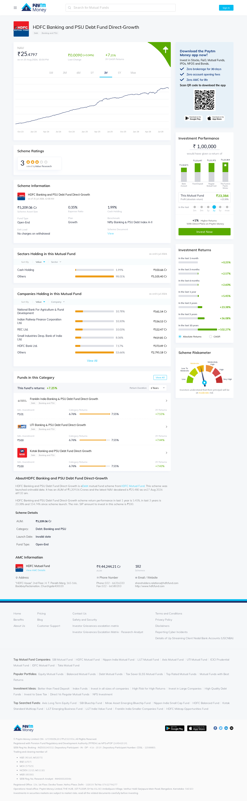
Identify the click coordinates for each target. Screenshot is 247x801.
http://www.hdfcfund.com (149, 586)
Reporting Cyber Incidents (171, 632)
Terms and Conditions (168, 613)
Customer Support (48, 626)
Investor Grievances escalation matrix (96, 626)
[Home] (32, 8)
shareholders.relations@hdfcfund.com (150, 583)
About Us (19, 626)
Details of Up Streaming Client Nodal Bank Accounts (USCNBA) (194, 638)
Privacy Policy (163, 619)
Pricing (41, 613)
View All (160, 377)
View (110, 233)
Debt (85, 486)
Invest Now (204, 232)
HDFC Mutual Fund (133, 486)
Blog (40, 619)
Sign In (226, 7)
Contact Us (79, 613)
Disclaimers (162, 626)
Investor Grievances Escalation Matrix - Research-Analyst (108, 632)
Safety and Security (85, 619)
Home (17, 613)
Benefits (19, 619)
